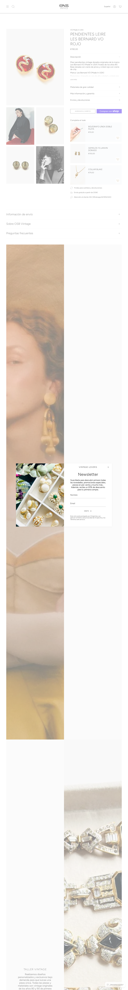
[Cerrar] (108, 467)
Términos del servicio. (77, 519)
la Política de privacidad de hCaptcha (89, 518)
